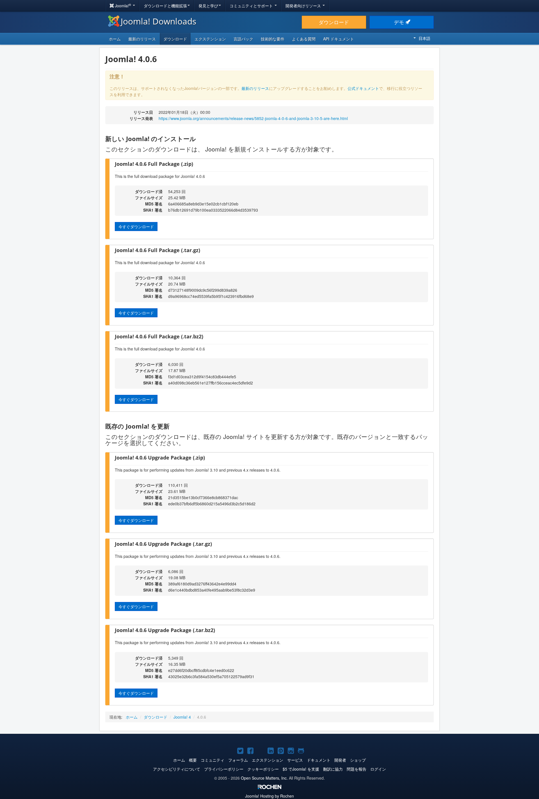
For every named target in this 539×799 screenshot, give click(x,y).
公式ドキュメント (363, 88)
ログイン (378, 769)
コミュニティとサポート (252, 5)
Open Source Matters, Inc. (264, 778)
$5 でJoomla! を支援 (301, 769)
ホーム (115, 39)
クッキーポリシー (263, 769)
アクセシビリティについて (176, 769)
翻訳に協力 (333, 769)
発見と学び (208, 5)
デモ (399, 22)
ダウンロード (334, 22)
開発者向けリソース (304, 5)
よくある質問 (304, 39)
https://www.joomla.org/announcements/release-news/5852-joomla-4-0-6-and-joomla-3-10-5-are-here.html (253, 118)
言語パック (243, 39)
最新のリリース (142, 39)
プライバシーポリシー (223, 769)
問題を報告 (356, 769)
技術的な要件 (272, 39)
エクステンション (210, 39)
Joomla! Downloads (158, 21)
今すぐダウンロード (136, 226)
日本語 (424, 38)
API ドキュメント (338, 39)
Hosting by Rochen (269, 796)
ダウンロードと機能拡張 (165, 5)
